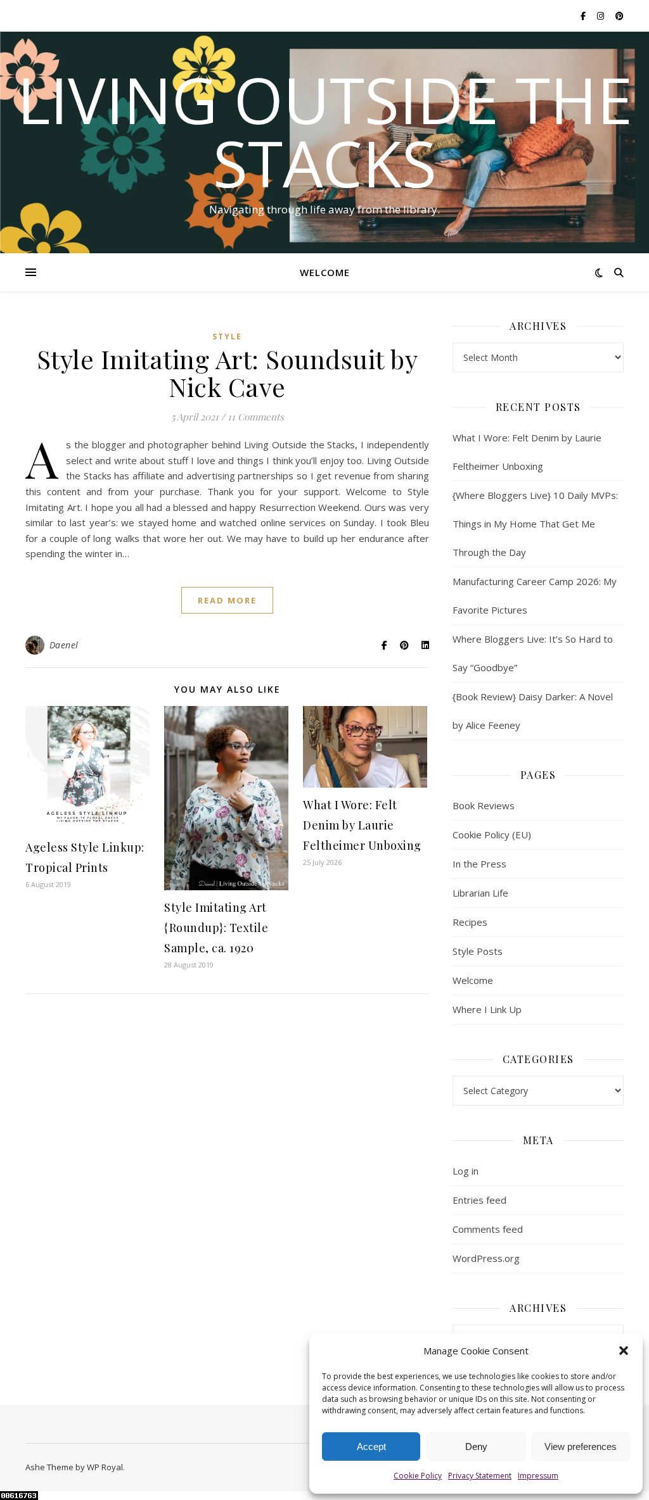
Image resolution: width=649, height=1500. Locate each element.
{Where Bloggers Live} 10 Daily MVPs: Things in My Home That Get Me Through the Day (535, 523)
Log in (466, 1170)
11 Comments (256, 416)
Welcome (325, 272)
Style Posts (478, 951)
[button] (623, 1350)
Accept (371, 1446)
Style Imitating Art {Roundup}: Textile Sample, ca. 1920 (216, 927)
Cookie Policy (418, 1475)
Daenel (64, 645)
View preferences (580, 1446)
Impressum (538, 1475)
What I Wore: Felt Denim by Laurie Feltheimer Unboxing (362, 825)
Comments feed (488, 1229)
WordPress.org (486, 1258)
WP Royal (105, 1467)
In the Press (479, 863)
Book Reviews (484, 805)
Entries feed (479, 1200)
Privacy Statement (479, 1475)
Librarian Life (480, 892)
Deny (476, 1446)
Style (227, 336)
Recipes (470, 922)
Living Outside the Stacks (325, 131)
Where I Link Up (487, 1009)
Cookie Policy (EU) (492, 834)
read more (227, 600)
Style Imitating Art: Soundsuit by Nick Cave (227, 372)
